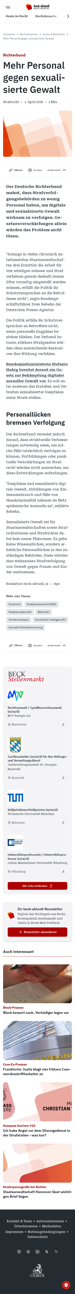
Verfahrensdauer (18, 619)
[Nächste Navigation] (68, 16)
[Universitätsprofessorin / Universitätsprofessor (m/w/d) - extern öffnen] (63, 871)
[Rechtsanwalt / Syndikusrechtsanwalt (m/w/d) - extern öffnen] (63, 724)
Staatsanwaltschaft (20, 612)
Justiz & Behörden (53, 34)
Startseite (9, 34)
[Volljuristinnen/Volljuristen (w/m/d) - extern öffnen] (63, 822)
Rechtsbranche (29, 34)
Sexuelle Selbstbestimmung (25, 627)
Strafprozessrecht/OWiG (41, 604)
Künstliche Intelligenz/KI (50, 619)
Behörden (44, 612)
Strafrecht (14, 604)
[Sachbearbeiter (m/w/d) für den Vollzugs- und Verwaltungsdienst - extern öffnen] (63, 778)
